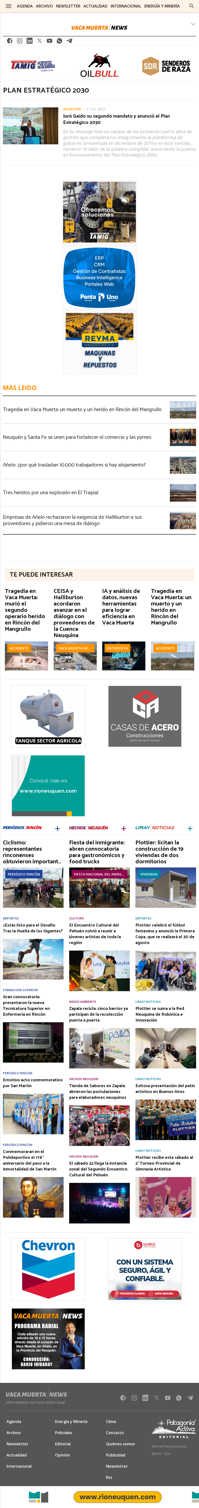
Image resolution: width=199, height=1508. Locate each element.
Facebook (10, 42)
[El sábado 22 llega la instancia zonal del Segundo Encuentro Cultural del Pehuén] (99, 1184)
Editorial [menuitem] (63, 1444)
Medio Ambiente (82, 1001)
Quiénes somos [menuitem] (120, 1444)
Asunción (72, 109)
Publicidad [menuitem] (115, 1455)
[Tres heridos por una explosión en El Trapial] (183, 485)
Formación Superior (20, 990)
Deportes (11, 918)
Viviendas (149, 874)
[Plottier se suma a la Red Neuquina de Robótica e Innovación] (165, 1029)
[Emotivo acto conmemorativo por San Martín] (33, 1095)
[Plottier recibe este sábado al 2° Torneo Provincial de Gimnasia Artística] (165, 1178)
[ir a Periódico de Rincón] (22, 828)
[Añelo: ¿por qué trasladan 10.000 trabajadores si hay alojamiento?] (183, 458)
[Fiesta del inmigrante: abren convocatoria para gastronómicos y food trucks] (99, 869)
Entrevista (117, 648)
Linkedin (29, 42)
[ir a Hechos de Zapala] (88, 828)
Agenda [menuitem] (25, 6)
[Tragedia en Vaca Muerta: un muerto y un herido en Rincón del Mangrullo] (183, 402)
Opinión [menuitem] (62, 1455)
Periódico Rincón (24, 874)
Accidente (19, 648)
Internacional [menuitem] (126, 6)
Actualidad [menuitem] (95, 6)
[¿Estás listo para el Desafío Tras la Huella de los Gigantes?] (33, 940)
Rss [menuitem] (109, 1477)
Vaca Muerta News (75, 648)
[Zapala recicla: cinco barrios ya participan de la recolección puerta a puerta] (99, 1029)
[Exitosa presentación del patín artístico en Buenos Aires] (165, 1101)
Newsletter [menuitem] (68, 6)
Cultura (76, 918)
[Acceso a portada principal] (99, 27)
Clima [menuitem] (111, 1421)
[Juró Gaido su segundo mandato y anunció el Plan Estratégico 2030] (30, 109)
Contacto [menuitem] (115, 1432)
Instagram (20, 42)
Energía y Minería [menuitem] (162, 6)
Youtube (49, 42)
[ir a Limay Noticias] (154, 828)
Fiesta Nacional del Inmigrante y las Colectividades (100, 874)
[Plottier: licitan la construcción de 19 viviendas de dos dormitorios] (165, 869)
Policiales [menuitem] (63, 1432)
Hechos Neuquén (83, 1079)
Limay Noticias (148, 1001)
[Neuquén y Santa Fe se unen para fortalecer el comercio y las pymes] (183, 430)
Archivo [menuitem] (44, 6)
